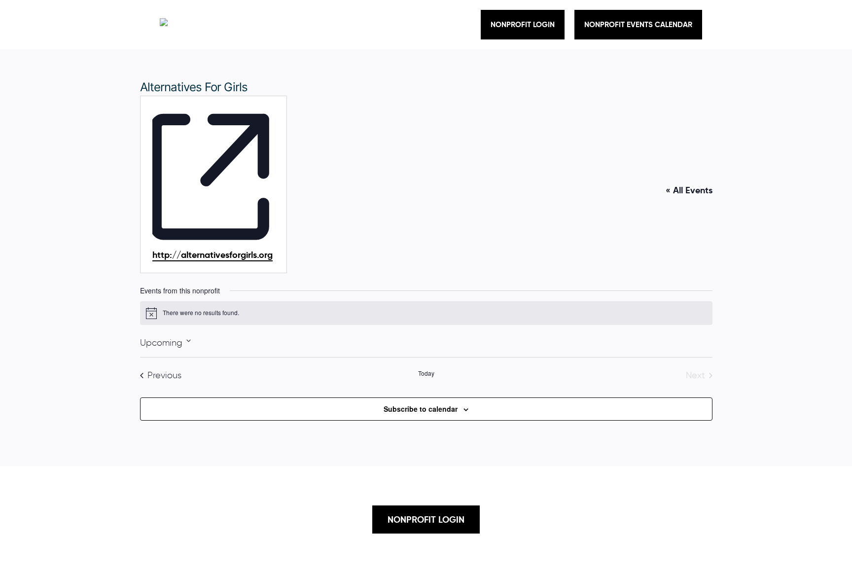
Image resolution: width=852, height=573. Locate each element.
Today (426, 373)
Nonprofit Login (523, 24)
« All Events (689, 190)
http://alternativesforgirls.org (212, 254)
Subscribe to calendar (421, 409)
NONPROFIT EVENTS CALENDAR (638, 24)
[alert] (426, 313)
